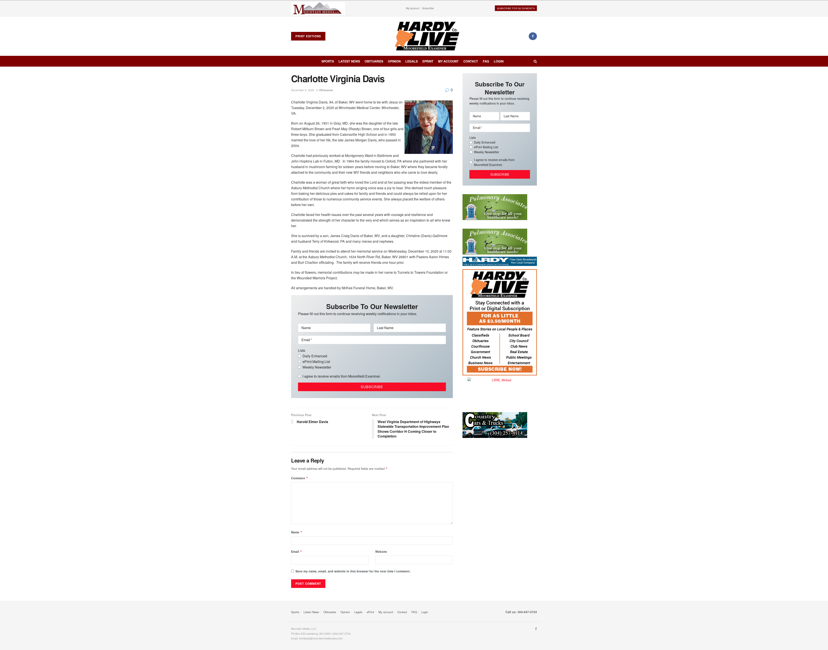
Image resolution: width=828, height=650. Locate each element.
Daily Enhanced (315, 355)
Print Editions (308, 36)
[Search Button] (535, 61)
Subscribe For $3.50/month (516, 8)
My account (412, 8)
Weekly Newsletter (317, 367)
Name (296, 532)
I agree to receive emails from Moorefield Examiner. (342, 376)
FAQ (486, 61)
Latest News (349, 61)
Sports (327, 61)
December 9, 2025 (302, 90)
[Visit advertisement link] (318, 8)
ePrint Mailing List (316, 361)
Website (381, 551)
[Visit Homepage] (427, 36)
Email (296, 551)
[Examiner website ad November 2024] (500, 261)
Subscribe (428, 8)
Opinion (394, 61)
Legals (411, 61)
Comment (299, 478)
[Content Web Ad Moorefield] (500, 322)
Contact (470, 61)
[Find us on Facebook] (533, 36)
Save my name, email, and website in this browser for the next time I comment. (353, 571)
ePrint (427, 61)
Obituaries (374, 61)
